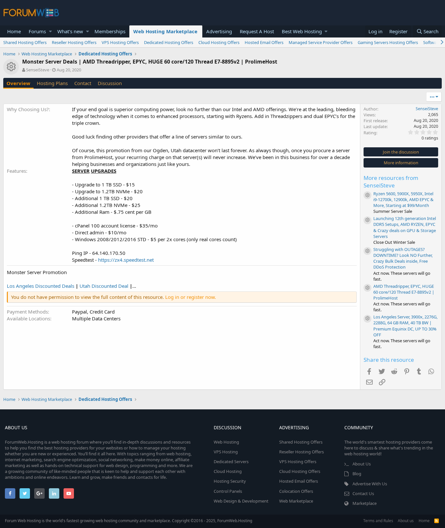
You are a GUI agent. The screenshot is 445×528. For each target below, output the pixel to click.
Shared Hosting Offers (25, 42)
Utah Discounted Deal (103, 286)
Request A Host (257, 31)
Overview (18, 83)
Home (14, 31)
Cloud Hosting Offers (218, 42)
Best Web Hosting (302, 31)
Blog (356, 474)
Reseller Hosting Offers (74, 42)
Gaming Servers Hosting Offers (388, 42)
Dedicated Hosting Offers (168, 42)
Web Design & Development (241, 501)
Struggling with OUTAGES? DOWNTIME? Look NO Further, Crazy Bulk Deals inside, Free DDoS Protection (403, 258)
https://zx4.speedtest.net (126, 260)
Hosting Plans (52, 83)
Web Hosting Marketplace (165, 31)
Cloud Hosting (228, 471)
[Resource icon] (367, 195)
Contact (82, 83)
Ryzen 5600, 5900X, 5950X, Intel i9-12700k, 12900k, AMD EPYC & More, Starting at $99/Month (403, 199)
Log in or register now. (190, 297)
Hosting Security (230, 481)
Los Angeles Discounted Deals (40, 286)
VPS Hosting (226, 452)
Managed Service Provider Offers (320, 42)
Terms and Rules (378, 520)
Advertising (219, 31)
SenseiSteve (37, 70)
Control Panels (228, 491)
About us (406, 520)
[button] (50, 31)
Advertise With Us (369, 484)
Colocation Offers (296, 491)
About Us (361, 464)
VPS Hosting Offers (120, 42)
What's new (70, 31)
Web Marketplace (296, 501)
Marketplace (364, 503)
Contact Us (363, 493)
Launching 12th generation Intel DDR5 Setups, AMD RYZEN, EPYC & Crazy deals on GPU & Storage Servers (404, 227)
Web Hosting (226, 442)
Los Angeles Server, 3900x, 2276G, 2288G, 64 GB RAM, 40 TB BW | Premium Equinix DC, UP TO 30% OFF (405, 326)
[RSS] (436, 520)
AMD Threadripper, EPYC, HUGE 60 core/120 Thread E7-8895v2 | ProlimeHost (403, 292)
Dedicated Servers (231, 461)
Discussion (110, 83)
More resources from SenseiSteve (391, 181)
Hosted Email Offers (264, 42)
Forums (37, 31)
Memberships (109, 31)
